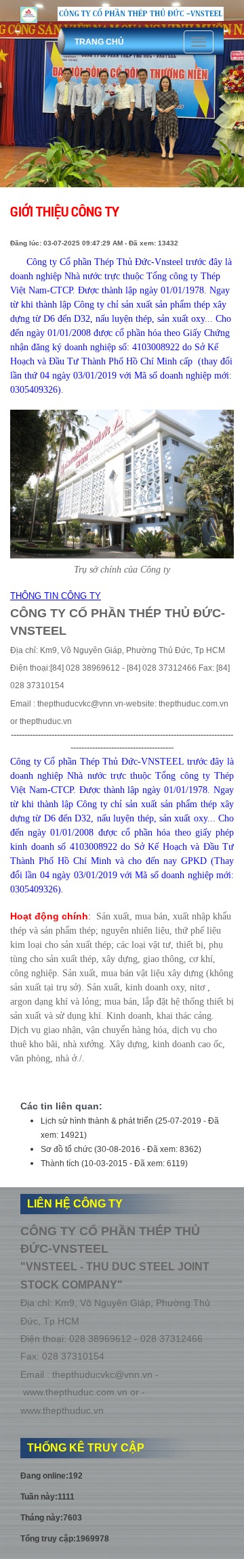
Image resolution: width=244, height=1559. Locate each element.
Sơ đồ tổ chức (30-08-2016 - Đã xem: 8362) (121, 1149)
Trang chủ (99, 42)
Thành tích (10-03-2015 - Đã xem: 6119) (114, 1163)
